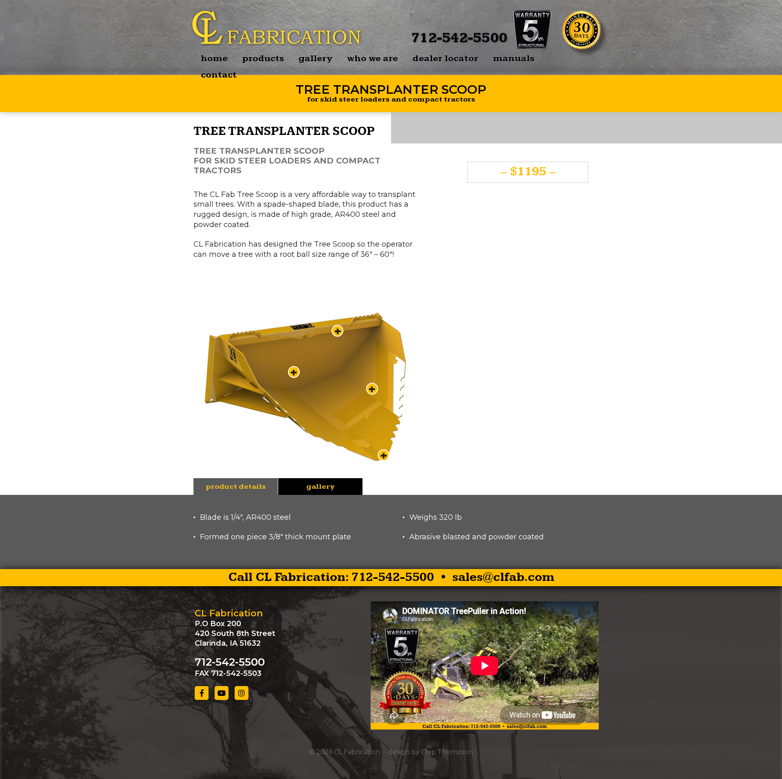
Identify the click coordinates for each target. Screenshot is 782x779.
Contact (219, 74)
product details (236, 486)
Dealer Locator (446, 58)
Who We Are (372, 58)
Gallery (315, 58)
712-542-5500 (459, 38)
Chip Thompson (447, 752)
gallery (320, 486)
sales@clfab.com (503, 577)
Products (263, 58)
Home (214, 58)
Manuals (513, 58)
